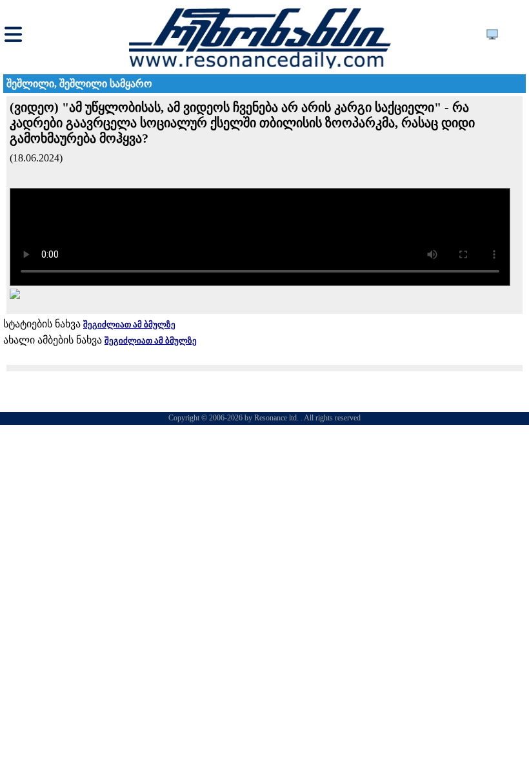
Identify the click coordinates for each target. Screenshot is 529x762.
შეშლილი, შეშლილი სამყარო (79, 83)
